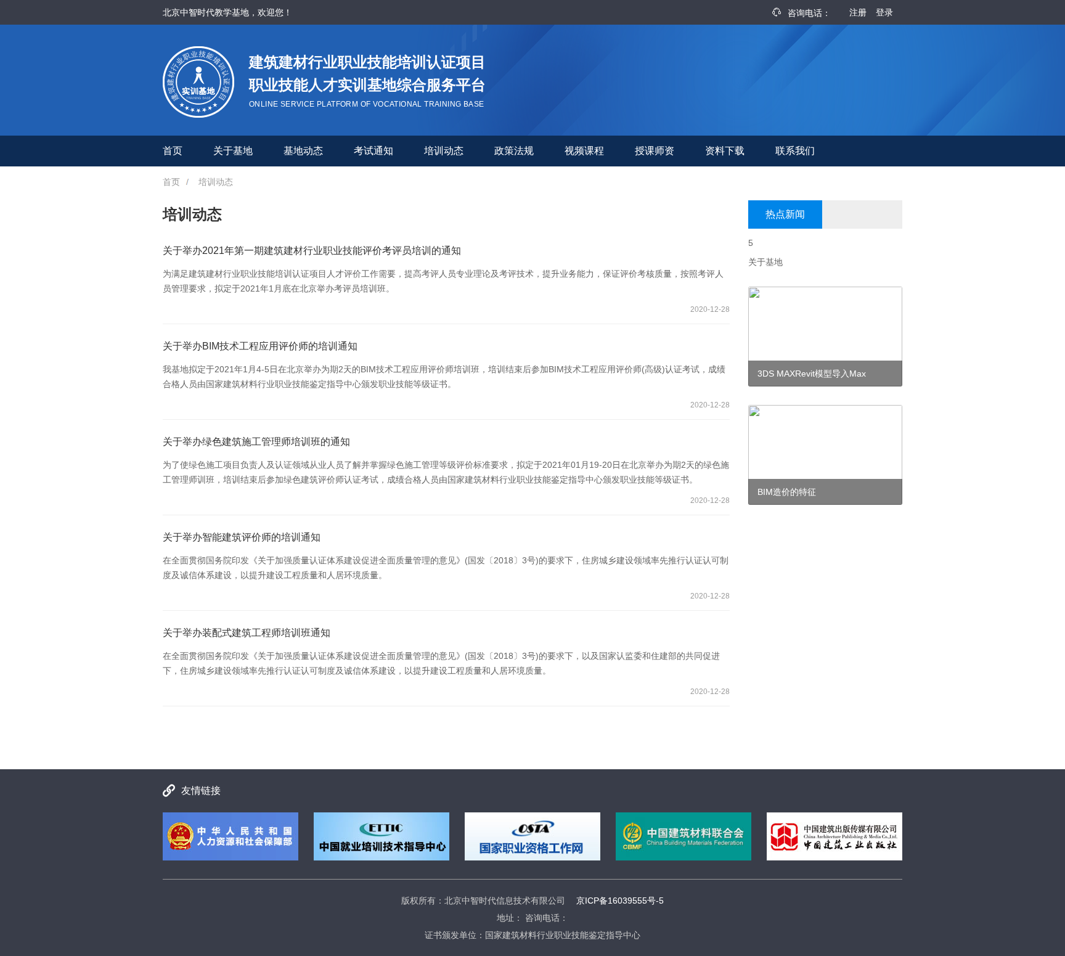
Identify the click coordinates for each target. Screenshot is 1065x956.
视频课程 (584, 150)
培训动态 (443, 150)
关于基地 (233, 150)
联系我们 (795, 150)
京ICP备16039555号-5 (620, 900)
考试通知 (373, 150)
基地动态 (303, 150)
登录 (884, 12)
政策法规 (514, 150)
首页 (172, 150)
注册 (858, 12)
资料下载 (725, 150)
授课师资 (654, 150)
